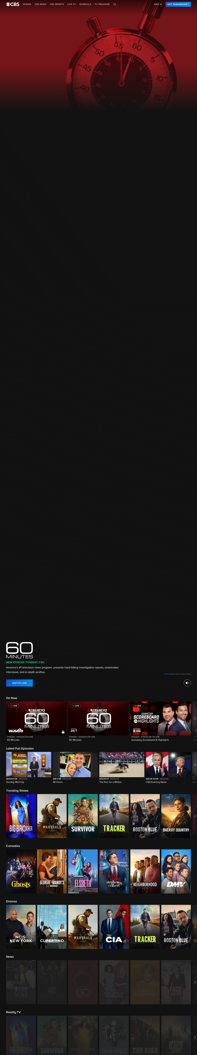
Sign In (158, 4)
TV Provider (102, 4)
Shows (27, 4)
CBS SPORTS (57, 4)
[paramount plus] (12, 4)
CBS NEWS (40, 4)
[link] (178, 4)
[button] (36, 723)
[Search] (114, 4)
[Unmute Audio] (187, 682)
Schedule (85, 4)
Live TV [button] (71, 4)
